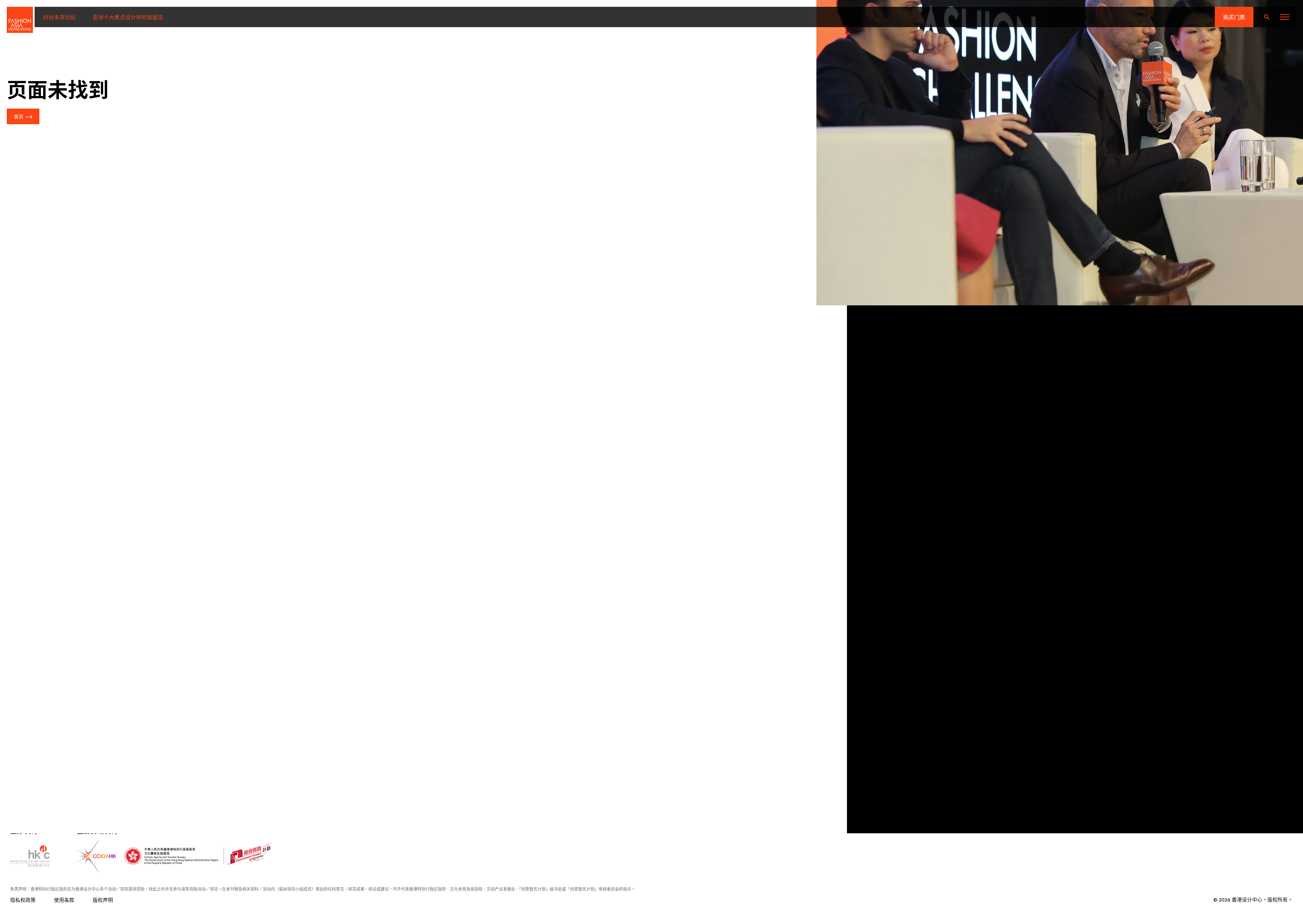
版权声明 (103, 899)
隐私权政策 (23, 899)
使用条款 (64, 899)
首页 (18, 116)
